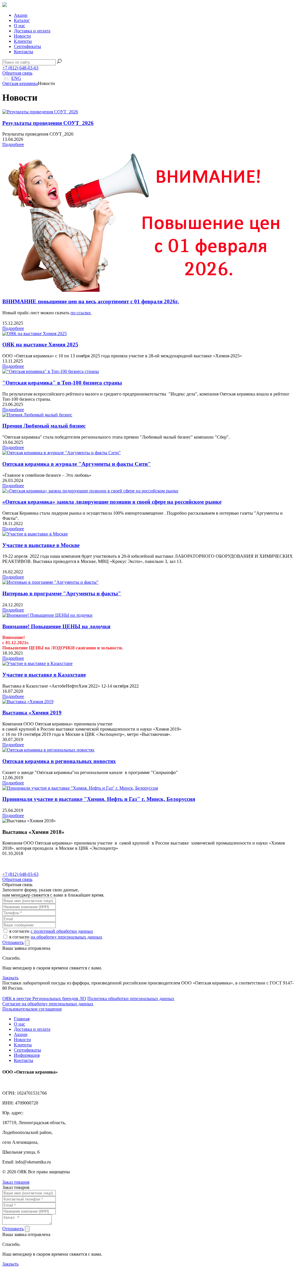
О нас (19, 25)
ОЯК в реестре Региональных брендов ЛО (44, 998)
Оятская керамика (20, 83)
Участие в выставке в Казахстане (44, 675)
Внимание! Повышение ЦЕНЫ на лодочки (56, 626)
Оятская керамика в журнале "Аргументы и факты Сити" (76, 464)
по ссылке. (81, 312)
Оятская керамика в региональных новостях (59, 761)
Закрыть (10, 977)
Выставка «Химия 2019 (32, 713)
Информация (27, 1055)
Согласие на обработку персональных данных (47, 1003)
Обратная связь (17, 73)
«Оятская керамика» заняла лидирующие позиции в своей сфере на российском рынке (111, 502)
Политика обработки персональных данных (130, 998)
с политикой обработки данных (62, 931)
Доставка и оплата (32, 30)
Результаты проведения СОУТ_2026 (48, 123)
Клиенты (23, 41)
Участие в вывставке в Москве (40, 545)
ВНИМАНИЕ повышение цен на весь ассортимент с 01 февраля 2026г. (90, 301)
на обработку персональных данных (66, 936)
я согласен (51, 931)
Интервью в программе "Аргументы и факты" (61, 593)
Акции (20, 15)
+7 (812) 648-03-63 (20, 67)
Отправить (13, 942)
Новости (22, 36)
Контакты (23, 51)
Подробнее (13, 144)
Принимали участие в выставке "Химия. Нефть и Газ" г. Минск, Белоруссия (98, 799)
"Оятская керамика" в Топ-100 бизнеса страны (62, 383)
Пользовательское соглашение (32, 1008)
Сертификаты (27, 46)
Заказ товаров (15, 1182)
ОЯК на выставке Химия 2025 (40, 344)
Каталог (22, 20)
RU (6, 78)
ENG (16, 78)
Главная (21, 1018)
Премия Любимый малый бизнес (44, 426)
